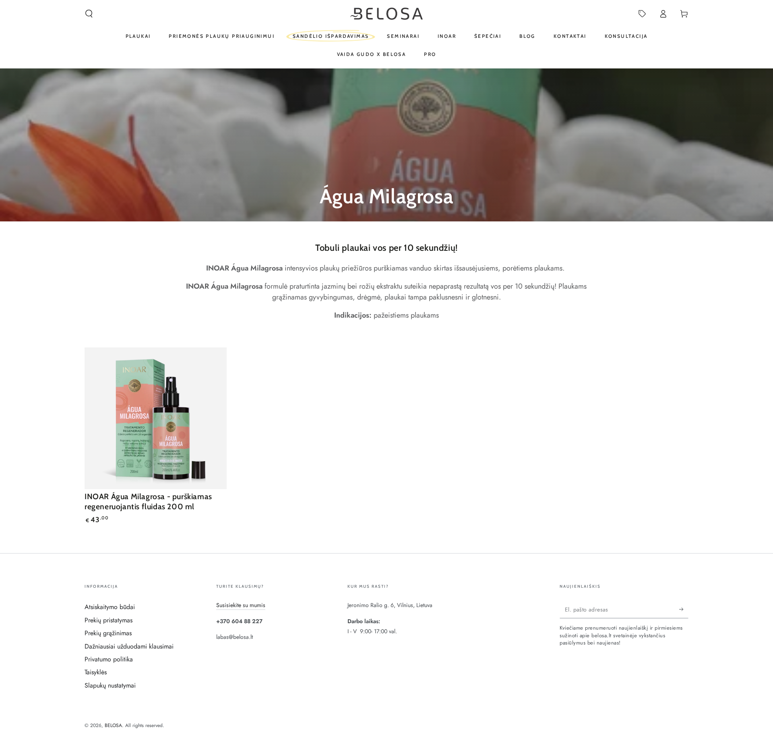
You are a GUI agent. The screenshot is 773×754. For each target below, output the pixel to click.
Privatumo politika (109, 659)
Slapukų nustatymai (110, 685)
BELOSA (113, 725)
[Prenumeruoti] (683, 609)
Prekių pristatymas (108, 620)
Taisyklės (96, 672)
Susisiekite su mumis (240, 605)
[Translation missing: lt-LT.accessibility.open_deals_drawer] (642, 14)
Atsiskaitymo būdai (110, 606)
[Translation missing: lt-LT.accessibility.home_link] (386, 14)
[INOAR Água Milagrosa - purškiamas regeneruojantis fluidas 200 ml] (156, 418)
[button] (89, 14)
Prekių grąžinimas (108, 633)
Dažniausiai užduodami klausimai (129, 646)
